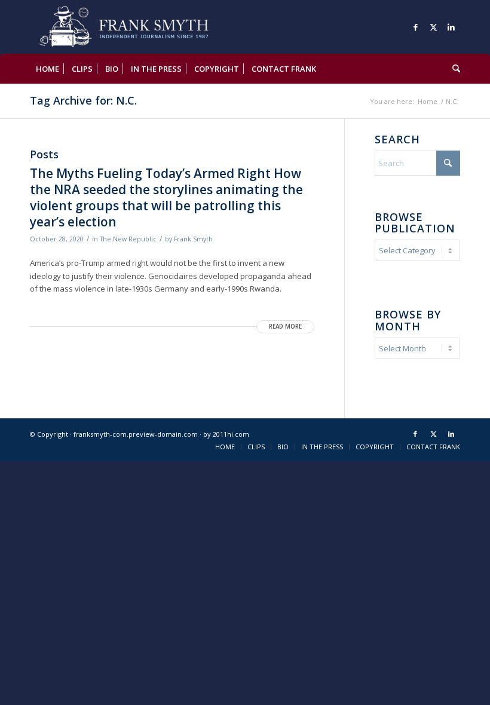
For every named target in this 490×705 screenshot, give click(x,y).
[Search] (453, 69)
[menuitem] (47, 69)
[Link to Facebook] (415, 27)
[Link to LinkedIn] (451, 27)
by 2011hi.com (226, 434)
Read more (285, 326)
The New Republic (128, 239)
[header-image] (141, 27)
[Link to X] (433, 27)
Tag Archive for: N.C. (83, 100)
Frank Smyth (193, 239)
